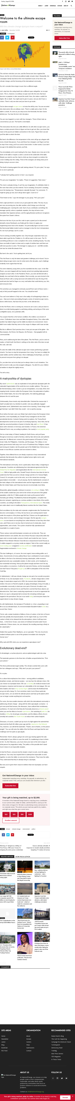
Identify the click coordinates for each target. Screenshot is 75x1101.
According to (36, 490)
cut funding (29, 683)
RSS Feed (4, 1051)
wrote (44, 606)
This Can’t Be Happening (59, 1039)
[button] (71, 5)
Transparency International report (31, 503)
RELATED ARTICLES (7, 857)
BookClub (4, 1048)
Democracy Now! (56, 1048)
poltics (33, 829)
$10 (6, 814)
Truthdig (54, 1051)
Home (3, 1036)
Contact (28, 1051)
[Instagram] (65, 1)
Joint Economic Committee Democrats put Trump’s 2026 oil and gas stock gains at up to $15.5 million (42, 925)
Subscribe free (10, 786)
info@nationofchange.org (36, 1092)
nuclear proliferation (26, 546)
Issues (40, 5)
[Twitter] (68, 1)
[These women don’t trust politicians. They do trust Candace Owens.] (25, 943)
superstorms (26, 711)
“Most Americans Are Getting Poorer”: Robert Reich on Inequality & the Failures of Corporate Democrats (24, 924)
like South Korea (19, 716)
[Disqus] (25, 995)
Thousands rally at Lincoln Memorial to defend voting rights (7, 875)
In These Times (56, 1059)
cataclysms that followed (39, 724)
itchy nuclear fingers (21, 688)
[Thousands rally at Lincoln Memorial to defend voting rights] (7, 866)
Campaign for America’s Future (61, 1042)
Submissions (30, 1048)
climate (8, 829)
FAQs (28, 1045)
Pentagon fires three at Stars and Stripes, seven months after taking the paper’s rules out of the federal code (42, 947)
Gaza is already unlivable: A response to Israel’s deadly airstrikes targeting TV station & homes (38, 848)
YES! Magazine (56, 1056)
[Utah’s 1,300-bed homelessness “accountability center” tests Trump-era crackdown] (55, 62)
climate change (21, 548)
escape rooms (17, 106)
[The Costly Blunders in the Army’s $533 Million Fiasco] (7, 914)
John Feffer (5, 30)
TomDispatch (11, 33)
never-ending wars (6, 546)
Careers (28, 1042)
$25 (14, 814)
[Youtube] (72, 1)
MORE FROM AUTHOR (22, 857)
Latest (46, 5)
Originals (53, 5)
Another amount (11, 820)
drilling (8, 714)
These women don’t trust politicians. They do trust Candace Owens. (24, 957)
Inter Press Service (57, 1054)
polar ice (44, 711)
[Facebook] (62, 1)
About (28, 1036)
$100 (30, 814)
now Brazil (40, 424)
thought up (21, 568)
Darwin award (44, 709)
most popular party (43, 429)
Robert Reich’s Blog (57, 1036)
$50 (22, 814)
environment (26, 829)
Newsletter (4, 1039)
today (31, 596)
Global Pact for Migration (8, 470)
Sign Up (66, 5)
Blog (2, 1045)
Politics (2, 15)
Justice (36, 941)
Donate (60, 5)
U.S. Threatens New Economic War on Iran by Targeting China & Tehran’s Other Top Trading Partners (7, 949)
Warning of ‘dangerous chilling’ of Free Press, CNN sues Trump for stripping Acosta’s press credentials (11, 848)
